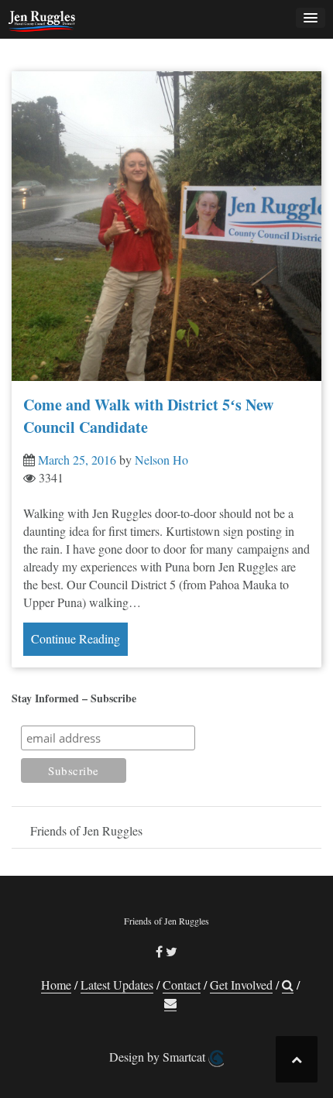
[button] (288, 984)
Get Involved (241, 984)
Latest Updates (117, 984)
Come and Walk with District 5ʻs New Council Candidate (148, 415)
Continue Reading (75, 638)
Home (56, 984)
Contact (182, 984)
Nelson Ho (161, 459)
